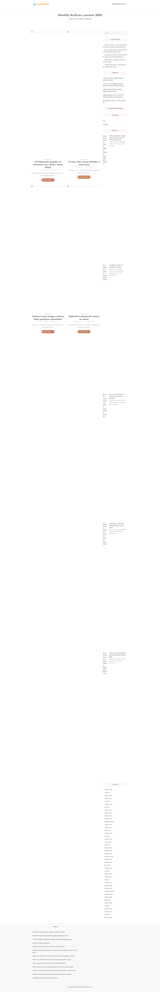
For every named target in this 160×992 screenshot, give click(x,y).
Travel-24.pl (79, 987)
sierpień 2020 (108, 897)
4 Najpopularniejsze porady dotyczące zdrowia (45, 978)
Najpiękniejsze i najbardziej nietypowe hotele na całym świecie (116, 525)
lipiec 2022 (107, 830)
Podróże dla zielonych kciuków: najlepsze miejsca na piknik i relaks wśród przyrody (117, 138)
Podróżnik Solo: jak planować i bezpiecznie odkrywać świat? (48, 946)
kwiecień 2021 (108, 874)
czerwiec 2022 (108, 833)
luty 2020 (107, 914)
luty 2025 (107, 801)
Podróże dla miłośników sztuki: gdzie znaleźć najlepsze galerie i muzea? (51, 959)
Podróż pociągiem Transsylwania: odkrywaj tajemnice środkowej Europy (52, 939)
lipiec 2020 (107, 900)
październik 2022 (109, 821)
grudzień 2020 (108, 885)
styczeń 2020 (108, 917)
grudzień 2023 (108, 813)
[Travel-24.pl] (41, 4)
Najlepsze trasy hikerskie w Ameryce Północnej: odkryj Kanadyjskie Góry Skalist (53, 956)
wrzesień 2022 (108, 824)
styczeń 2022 (108, 848)
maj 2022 (107, 836)
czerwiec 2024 (108, 804)
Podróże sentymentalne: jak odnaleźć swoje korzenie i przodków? (116, 396)
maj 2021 (107, 871)
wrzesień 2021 (108, 859)
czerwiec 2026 (108, 789)
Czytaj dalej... (48, 180)
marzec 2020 (108, 911)
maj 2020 (107, 906)
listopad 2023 (108, 816)
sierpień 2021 (108, 862)
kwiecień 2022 (108, 839)
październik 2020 (109, 891)
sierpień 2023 (108, 818)
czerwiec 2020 (108, 903)
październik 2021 (109, 856)
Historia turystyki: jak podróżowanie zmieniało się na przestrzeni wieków (52, 974)
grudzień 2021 (108, 850)
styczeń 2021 (108, 882)
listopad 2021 (108, 853)
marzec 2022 (108, 842)
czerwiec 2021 (108, 868)
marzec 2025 (108, 798)
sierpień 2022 (108, 827)
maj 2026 (107, 792)
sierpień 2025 (108, 795)
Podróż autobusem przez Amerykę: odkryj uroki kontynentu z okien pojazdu (52, 967)
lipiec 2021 (107, 865)
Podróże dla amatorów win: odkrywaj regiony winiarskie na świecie (50, 935)
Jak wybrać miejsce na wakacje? (41, 943)
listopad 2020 (108, 888)
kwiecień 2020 (108, 909)
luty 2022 (107, 845)
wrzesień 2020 (108, 894)
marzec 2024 (108, 810)
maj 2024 (107, 807)
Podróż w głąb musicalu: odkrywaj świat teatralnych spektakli (48, 963)
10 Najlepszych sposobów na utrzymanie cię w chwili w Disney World (48, 165)
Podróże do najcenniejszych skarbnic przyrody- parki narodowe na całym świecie (54, 970)
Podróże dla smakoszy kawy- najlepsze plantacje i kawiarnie (48, 932)
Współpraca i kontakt (119, 4)
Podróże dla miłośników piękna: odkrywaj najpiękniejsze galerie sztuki (117, 655)
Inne (104, 121)
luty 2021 (107, 879)
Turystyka (48, 159)
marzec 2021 (108, 877)
